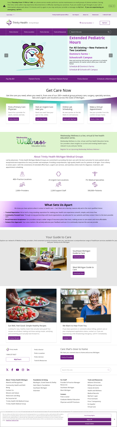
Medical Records (93, 393)
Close (110, 6)
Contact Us (67, 338)
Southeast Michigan (40, 388)
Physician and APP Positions (70, 402)
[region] (58, 55)
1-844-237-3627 (107, 14)
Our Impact (76, 14)
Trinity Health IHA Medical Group (17, 401)
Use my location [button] (86, 23)
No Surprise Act (11, 398)
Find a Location (29, 32)
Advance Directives (94, 382)
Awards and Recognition (14, 382)
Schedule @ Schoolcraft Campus (83, 69)
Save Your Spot (41, 119)
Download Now (78, 257)
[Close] (114, 419)
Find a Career (64, 397)
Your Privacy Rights (89, 415)
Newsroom (95, 14)
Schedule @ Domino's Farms (81, 66)
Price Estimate (93, 399)
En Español (91, 404)
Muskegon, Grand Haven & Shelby (44, 382)
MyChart (81, 7)
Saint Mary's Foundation (41, 385)
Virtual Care (92, 407)
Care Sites (9, 15)
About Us (85, 14)
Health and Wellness (95, 390)
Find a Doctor (13, 32)
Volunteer (36, 390)
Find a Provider (67, 357)
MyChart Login (93, 396)
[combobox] (90, 32)
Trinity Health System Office (60, 14)
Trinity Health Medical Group (16, 404)
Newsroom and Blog (13, 396)
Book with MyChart (69, 119)
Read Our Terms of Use (12, 420)
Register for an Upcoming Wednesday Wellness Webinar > (80, 149)
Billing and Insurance (95, 385)
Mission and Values (12, 393)
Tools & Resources (60, 32)
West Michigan (65, 390)
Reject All (89, 419)
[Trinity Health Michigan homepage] (17, 22)
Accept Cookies (89, 423)
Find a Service (44, 32)
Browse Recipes (14, 338)
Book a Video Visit (97, 119)
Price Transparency (94, 401)
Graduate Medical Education (70, 399)
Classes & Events (93, 388)
